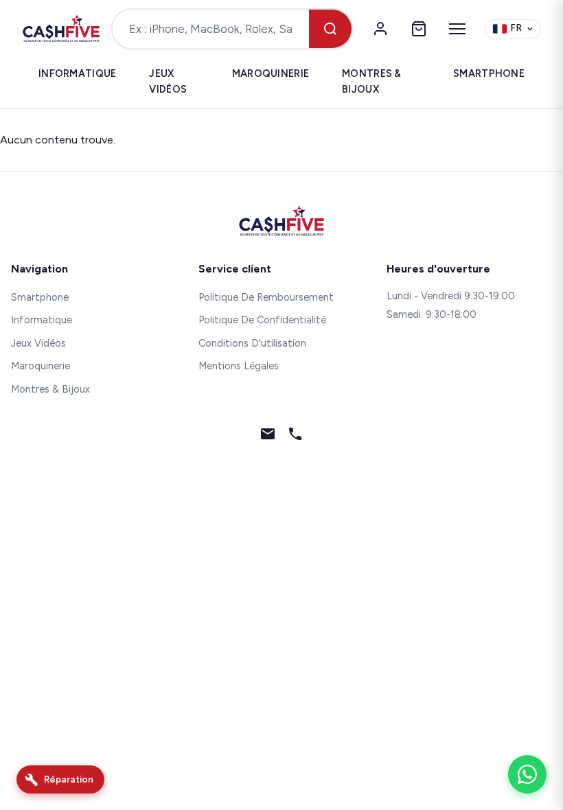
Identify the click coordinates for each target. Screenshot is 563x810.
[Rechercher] (330, 29)
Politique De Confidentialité (262, 320)
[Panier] (418, 28)
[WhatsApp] (527, 774)
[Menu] (457, 28)
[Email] (268, 437)
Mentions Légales (238, 366)
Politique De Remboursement (266, 297)
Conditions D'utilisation (252, 343)
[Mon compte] (380, 28)
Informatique (77, 73)
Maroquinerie (270, 73)
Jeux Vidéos (168, 81)
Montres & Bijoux (372, 81)
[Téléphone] (295, 437)
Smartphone (489, 73)
